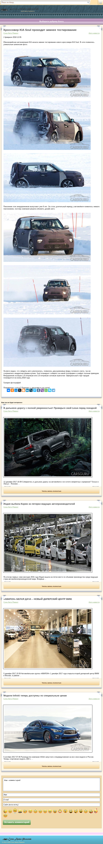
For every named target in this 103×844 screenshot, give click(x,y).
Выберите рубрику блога (51, 21)
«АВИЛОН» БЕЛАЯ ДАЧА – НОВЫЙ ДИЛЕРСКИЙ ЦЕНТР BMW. (37, 599)
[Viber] (42, 390)
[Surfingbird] (34, 390)
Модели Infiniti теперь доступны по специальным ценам (35, 695)
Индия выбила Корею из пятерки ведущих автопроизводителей (39, 504)
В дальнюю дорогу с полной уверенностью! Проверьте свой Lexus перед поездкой (50, 408)
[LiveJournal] (31, 390)
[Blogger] (23, 390)
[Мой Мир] (16, 390)
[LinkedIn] (27, 390)
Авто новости (94, 33)
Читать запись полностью (51, 491)
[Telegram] (53, 390)
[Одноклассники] (12, 390)
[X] (19, 390)
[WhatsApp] (46, 390)
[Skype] (49, 390)
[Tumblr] (38, 390)
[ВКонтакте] (8, 390)
